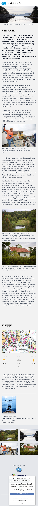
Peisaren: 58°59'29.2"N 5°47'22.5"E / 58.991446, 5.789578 (18, 25)
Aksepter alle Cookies (22, 494)
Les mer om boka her (8, 423)
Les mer (22, 503)
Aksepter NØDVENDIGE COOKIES (22, 497)
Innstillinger (22, 500)
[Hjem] (11, 3)
